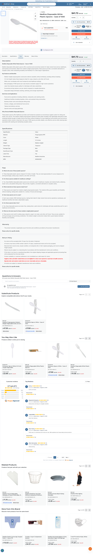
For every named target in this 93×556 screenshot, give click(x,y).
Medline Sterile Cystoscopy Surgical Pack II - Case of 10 (12, 537)
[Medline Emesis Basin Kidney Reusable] (58, 478)
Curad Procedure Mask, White (79, 536)
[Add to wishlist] (35, 18)
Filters (88, 381)
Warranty (27, 56)
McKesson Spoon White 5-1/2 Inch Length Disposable (12, 367)
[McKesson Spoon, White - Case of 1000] (35, 306)
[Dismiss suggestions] (90, 542)
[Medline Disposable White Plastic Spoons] (35, 350)
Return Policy (35, 56)
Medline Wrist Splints (76, 493)
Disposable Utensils (19, 9)
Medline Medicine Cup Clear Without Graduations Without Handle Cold (33, 495)
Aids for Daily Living (9, 9)
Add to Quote (82, 34)
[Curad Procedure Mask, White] (80, 522)
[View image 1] (3, 13)
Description (4, 56)
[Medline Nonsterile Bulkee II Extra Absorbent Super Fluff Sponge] (58, 522)
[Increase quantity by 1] (83, 17)
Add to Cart (82, 30)
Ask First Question (85, 286)
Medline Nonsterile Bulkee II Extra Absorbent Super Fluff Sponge (57, 537)
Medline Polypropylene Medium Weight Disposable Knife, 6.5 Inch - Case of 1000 (12, 324)
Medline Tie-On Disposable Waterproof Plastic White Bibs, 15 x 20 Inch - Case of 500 (12, 495)
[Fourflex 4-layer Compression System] (35, 522)
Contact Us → (44, 38)
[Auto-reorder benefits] (90, 26)
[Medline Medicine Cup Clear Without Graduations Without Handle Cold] (35, 478)
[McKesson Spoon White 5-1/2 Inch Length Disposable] (12, 350)
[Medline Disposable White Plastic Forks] (80, 350)
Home (2, 9)
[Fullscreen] (35, 13)
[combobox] (80, 281)
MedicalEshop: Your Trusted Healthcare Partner (46, 1)
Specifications (13, 56)
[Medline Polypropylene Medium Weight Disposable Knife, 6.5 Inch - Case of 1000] (12, 306)
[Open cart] (90, 4)
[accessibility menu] (2, 550)
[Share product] (35, 16)
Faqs (21, 56)
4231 (63, 457)
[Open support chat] (90, 549)
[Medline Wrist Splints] (80, 478)
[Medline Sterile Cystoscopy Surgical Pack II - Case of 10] (12, 522)
